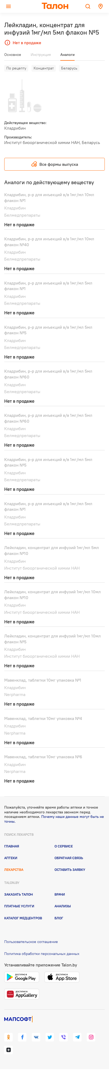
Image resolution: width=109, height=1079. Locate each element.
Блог (58, 918)
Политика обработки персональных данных (41, 953)
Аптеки (10, 858)
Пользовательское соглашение (31, 941)
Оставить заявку (69, 869)
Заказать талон (18, 894)
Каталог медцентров (23, 918)
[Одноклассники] (8, 1037)
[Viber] (63, 1037)
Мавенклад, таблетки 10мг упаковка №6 (43, 756)
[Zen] (8, 1050)
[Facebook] (22, 1037)
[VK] (36, 1037)
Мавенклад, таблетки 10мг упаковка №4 (43, 718)
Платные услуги (19, 906)
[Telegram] (77, 1037)
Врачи (59, 894)
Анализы (62, 906)
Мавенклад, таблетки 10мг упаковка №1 (42, 680)
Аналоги (67, 54)
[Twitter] (49, 1037)
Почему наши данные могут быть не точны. (54, 819)
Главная (11, 846)
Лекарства (13, 869)
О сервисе (63, 846)
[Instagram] (91, 1037)
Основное (12, 54)
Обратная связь (68, 858)
